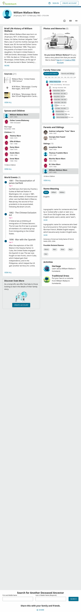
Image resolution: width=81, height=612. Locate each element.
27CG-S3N (45, 16)
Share (41, 610)
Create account (21, 305)
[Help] (49, 3)
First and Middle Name (10, 595)
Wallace (62, 192)
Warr (54, 249)
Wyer (70, 249)
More (6, 65)
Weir (45, 254)
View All (8, 102)
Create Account (69, 3)
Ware (46, 192)
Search (73, 599)
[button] (21, 80)
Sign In (56, 3)
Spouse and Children (51, 73)
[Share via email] (70, 21)
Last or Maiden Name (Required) (46, 595)
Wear (62, 249)
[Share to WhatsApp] (64, 21)
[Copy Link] (76, 21)
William (53, 192)
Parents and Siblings (67, 73)
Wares (46, 249)
